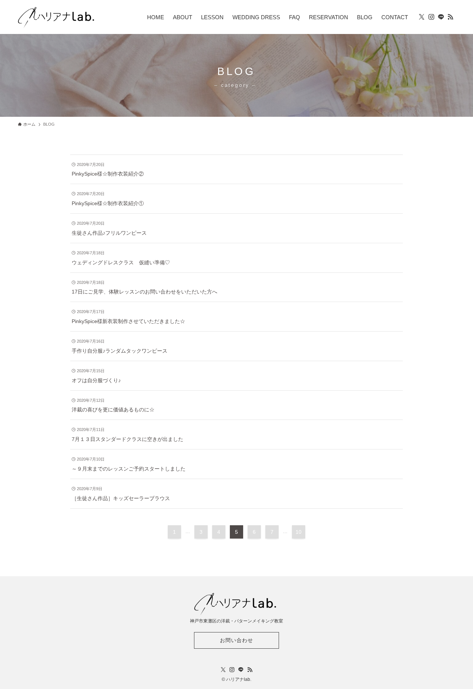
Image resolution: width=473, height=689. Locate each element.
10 (299, 532)
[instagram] (431, 17)
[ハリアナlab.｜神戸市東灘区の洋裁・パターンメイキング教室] (57, 17)
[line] (441, 17)
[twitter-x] (421, 17)
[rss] (450, 17)
